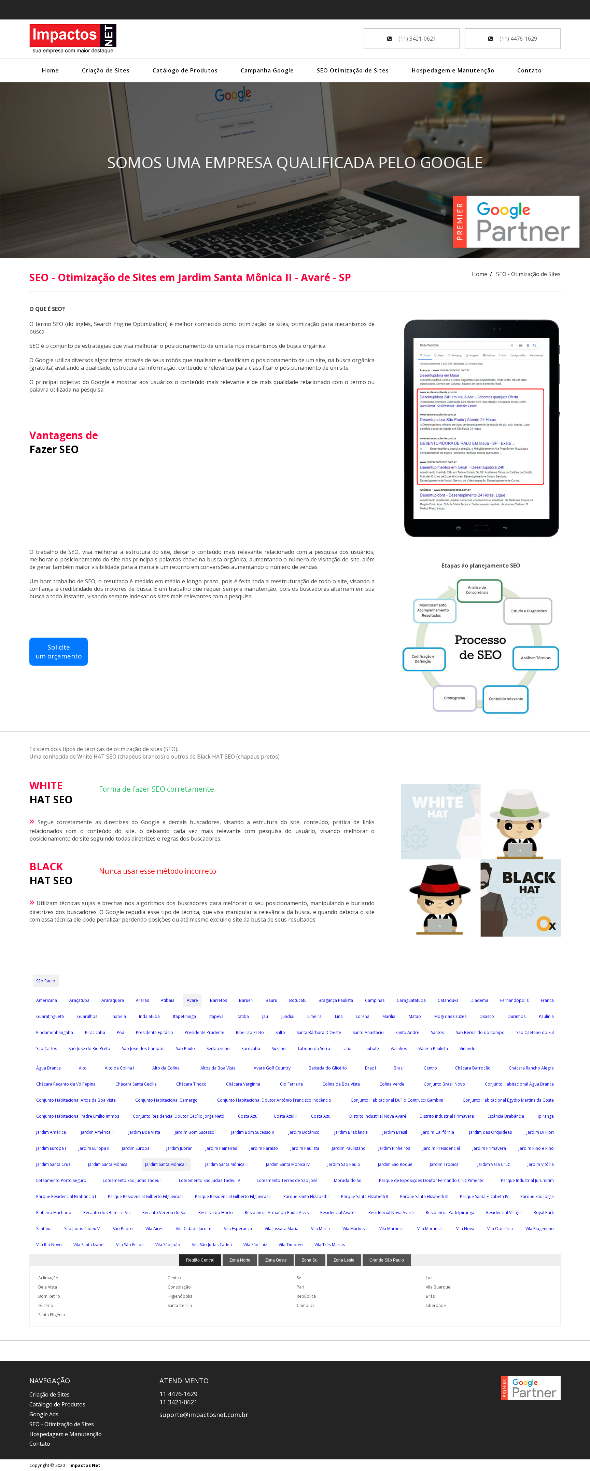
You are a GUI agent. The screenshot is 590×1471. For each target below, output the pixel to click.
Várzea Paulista (433, 1048)
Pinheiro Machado (53, 1212)
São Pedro (123, 1228)
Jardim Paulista (305, 1148)
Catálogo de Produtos (185, 70)
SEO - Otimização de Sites (61, 1424)
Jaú (265, 1016)
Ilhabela (118, 1016)
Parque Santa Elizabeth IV (484, 1196)
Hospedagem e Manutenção (453, 70)
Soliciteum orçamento (59, 651)
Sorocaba (250, 1048)
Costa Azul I (249, 1116)
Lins (338, 1016)
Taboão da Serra (313, 1048)
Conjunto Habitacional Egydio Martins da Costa (508, 1100)
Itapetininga (184, 1016)
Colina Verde (391, 1084)
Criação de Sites (106, 70)
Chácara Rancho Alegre (531, 1068)
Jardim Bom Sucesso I (195, 1132)
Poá (120, 1032)
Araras (142, 1000)
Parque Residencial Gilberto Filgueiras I (145, 1196)
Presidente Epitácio (154, 1032)
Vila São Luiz (255, 1245)
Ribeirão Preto (250, 1032)
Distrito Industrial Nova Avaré (377, 1116)
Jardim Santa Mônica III (227, 1164)
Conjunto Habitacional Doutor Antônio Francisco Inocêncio (274, 1100)
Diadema (479, 1000)
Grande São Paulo (386, 1260)
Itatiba (243, 1016)
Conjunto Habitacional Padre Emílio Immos (77, 1116)
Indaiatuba (149, 1016)
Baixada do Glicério (328, 1068)
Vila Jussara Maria (281, 1228)
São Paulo (45, 981)
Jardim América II (97, 1132)
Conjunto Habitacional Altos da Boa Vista (76, 1100)
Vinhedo (468, 1048)
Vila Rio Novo (49, 1245)
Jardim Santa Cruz (53, 1164)
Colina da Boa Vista (341, 1084)
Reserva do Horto (215, 1212)
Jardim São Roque (395, 1164)
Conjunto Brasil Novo (444, 1084)
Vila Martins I (354, 1228)
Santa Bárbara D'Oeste (319, 1032)
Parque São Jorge (537, 1196)
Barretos (218, 1000)
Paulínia (546, 1016)
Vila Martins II (392, 1228)
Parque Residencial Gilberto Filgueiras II (233, 1196)
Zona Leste (344, 1260)
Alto (83, 1068)
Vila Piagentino (539, 1228)
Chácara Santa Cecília (136, 1084)
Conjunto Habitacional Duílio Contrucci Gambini (397, 1100)
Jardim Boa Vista (144, 1132)
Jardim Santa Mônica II (166, 1164)
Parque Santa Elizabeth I (306, 1196)
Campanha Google (267, 70)
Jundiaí (287, 1016)
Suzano (279, 1048)
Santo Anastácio (368, 1032)
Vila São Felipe (130, 1245)
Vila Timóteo (291, 1245)
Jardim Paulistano (349, 1148)
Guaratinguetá (50, 1016)
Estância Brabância (506, 1116)
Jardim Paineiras (221, 1148)
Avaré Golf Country (272, 1068)
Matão (415, 1016)
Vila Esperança (238, 1228)
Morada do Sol (348, 1180)
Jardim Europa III (138, 1148)
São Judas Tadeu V (82, 1228)
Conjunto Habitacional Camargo (166, 1100)
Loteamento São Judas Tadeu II (133, 1180)
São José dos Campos (143, 1048)
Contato (529, 70)
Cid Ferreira (291, 1084)
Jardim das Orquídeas (490, 1132)
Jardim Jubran (179, 1148)
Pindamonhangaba (54, 1032)
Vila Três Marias (329, 1245)
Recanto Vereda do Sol (164, 1212)
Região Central (200, 1260)
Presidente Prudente (204, 1032)
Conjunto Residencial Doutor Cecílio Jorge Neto (178, 1116)
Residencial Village (504, 1212)
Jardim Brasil (394, 1132)
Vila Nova (465, 1228)
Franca (547, 1000)
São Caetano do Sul (535, 1032)
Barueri (246, 1000)
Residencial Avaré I (338, 1212)
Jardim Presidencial (441, 1148)
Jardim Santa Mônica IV (288, 1164)
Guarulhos (87, 1016)
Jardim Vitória (541, 1164)
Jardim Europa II (94, 1148)
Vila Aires (154, 1228)
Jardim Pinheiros (394, 1148)
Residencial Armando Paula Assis (277, 1212)
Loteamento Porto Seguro (61, 1180)
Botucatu (298, 1000)
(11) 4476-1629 (517, 38)
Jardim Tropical (445, 1164)
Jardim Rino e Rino (536, 1148)
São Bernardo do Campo (480, 1032)
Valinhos (399, 1048)
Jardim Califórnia (438, 1132)
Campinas (374, 1000)
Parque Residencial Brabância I (66, 1196)
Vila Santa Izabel (88, 1245)
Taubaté (371, 1048)
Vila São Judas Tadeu (212, 1245)
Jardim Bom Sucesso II (252, 1132)
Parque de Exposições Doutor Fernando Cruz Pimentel (431, 1180)
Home (50, 70)
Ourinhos (516, 1016)
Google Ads (43, 1414)
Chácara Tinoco (191, 1084)
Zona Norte (239, 1260)
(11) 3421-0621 (416, 38)
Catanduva (448, 1000)
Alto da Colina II (167, 1068)
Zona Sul (310, 1260)
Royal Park (544, 1212)
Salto (280, 1032)
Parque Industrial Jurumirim (527, 1180)
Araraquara (112, 1000)
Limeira (314, 1016)
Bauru (271, 1000)
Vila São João (167, 1245)
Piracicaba (95, 1032)
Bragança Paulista (336, 1000)
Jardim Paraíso (264, 1148)
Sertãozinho (218, 1048)
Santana (44, 1228)
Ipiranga (546, 1116)
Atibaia (167, 1000)
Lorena (362, 1016)
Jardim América (51, 1132)
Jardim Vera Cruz (493, 1164)
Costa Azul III (323, 1116)
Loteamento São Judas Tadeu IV (209, 1180)
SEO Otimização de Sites (353, 70)
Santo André (407, 1032)
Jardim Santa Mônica (107, 1164)
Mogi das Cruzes (450, 1016)
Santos (437, 1032)
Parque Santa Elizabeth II (364, 1196)
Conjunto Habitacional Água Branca (519, 1084)
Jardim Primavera (489, 1148)
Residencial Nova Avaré (391, 1212)
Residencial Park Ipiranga (450, 1212)
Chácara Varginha (243, 1084)
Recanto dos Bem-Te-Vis (106, 1212)
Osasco (486, 1016)
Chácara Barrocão (473, 1068)
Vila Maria (320, 1228)
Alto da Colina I (119, 1068)
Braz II (400, 1068)
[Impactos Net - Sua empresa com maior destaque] (73, 39)
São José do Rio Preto (89, 1048)
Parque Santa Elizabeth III (424, 1196)
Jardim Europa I (51, 1148)
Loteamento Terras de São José (287, 1180)
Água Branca (48, 1068)
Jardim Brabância (351, 1132)
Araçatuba (79, 1000)
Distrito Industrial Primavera (447, 1116)
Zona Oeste (276, 1260)
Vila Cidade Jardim (193, 1228)
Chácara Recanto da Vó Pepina (66, 1084)
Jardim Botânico (304, 1132)
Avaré (192, 1000)
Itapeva (216, 1016)
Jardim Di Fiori (540, 1132)
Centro (430, 1068)
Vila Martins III (430, 1228)
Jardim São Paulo (343, 1164)
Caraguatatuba (411, 1000)
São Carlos (46, 1048)
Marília (388, 1016)
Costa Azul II (285, 1116)
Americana (46, 1000)
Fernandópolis (514, 1000)
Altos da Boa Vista (218, 1068)
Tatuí (346, 1048)
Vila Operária (500, 1228)
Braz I (370, 1068)
